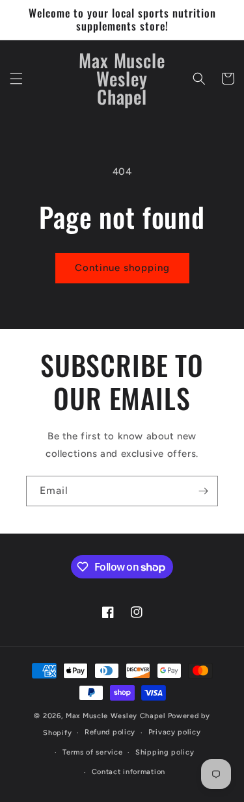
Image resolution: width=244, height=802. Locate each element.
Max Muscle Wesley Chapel (116, 716)
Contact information (128, 772)
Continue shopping (122, 268)
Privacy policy (174, 732)
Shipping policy (165, 752)
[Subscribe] (203, 491)
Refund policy (110, 732)
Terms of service (92, 752)
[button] (16, 78)
